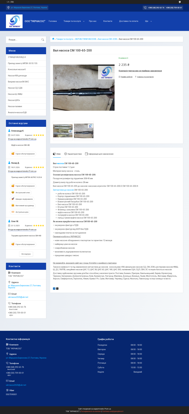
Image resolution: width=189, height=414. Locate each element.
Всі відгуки (26, 254)
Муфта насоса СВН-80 (20, 145)
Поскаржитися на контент (91, 411)
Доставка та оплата (128, 21)
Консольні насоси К (17, 69)
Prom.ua (108, 409)
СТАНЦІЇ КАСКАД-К (17, 57)
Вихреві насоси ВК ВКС (18, 82)
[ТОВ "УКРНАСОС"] (14, 21)
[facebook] (54, 289)
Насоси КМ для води (17, 76)
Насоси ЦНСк (14, 100)
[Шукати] (42, 39)
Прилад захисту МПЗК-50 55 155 (22, 63)
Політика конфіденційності (112, 411)
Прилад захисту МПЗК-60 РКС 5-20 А (26, 177)
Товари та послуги (72, 21)
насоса (60, 163)
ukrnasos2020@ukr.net (18, 297)
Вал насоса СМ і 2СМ (107, 39)
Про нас (92, 21)
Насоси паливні (15, 106)
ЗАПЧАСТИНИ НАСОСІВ (85, 39)
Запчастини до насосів (63, 190)
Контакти (107, 21)
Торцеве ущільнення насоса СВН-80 (26, 236)
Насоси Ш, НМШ (15, 94)
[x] (57, 289)
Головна (53, 21)
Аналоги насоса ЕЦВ (17, 112)
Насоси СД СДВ (15, 88)
